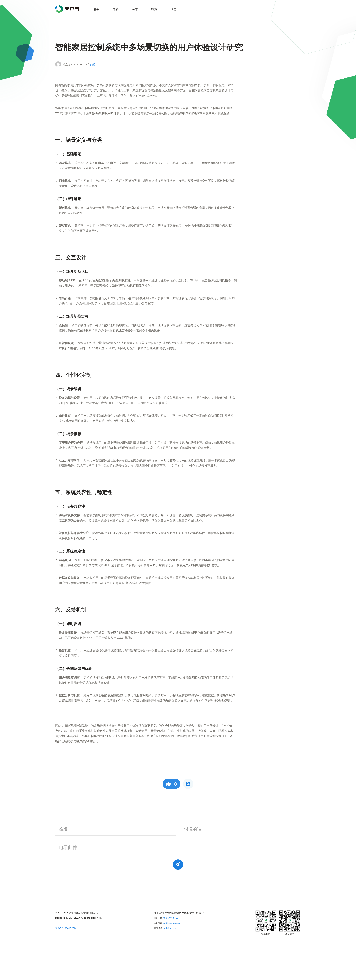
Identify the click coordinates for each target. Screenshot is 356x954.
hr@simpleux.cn (171, 928)
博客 (174, 9)
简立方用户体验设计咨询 (67, 8)
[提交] (178, 864)
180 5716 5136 (170, 917)
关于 (135, 9)
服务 (116, 9)
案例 (96, 9)
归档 (92, 64)
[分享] (188, 784)
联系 (154, 9)
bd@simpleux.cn (171, 922)
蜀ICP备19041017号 (65, 928)
